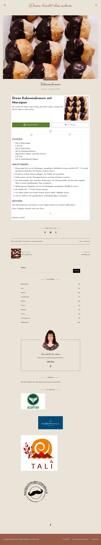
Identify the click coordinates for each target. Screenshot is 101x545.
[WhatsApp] (56, 232)
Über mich (50, 361)
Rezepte (23, 309)
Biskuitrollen (24, 284)
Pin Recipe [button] (71, 125)
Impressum (95, 539)
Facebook (50, 366)
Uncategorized (25, 318)
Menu (96, 5)
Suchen (23, 267)
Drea (44, 89)
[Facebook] (45, 232)
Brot (22, 288)
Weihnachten (50, 78)
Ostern (23, 305)
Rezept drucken (32, 125)
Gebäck (23, 292)
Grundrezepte (25, 297)
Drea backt (66, 539)
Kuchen (23, 301)
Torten (23, 314)
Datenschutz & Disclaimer (81, 539)
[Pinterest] (50, 232)
